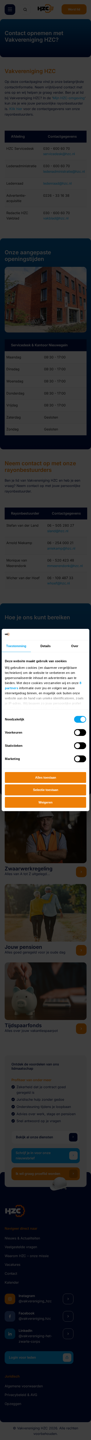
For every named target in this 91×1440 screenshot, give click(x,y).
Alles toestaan (45, 777)
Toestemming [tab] (16, 646)
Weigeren (45, 802)
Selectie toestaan (45, 790)
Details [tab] (45, 646)
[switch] (80, 732)
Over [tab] (74, 646)
